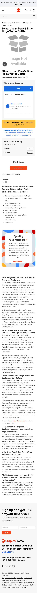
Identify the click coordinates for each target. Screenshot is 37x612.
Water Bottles (7, 25)
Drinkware (17, 23)
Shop (9, 23)
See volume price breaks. (11, 174)
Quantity (7, 148)
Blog (28, 557)
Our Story (7, 552)
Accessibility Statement (18, 580)
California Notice (7, 585)
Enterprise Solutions (16, 557)
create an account (17, 122)
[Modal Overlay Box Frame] (18, 528)
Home (4, 23)
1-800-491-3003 (9, 560)
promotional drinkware (17, 421)
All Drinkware (26, 23)
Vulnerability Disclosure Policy (12, 583)
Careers (21, 560)
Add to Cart (18, 168)
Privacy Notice (29, 583)
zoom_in (4, 64)
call (26, 10)
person (30, 10)
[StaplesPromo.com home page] (18, 10)
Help (4, 557)
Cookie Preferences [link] (22, 585)
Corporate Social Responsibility (12, 578)
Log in (6, 122)
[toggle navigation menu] (3, 10)
